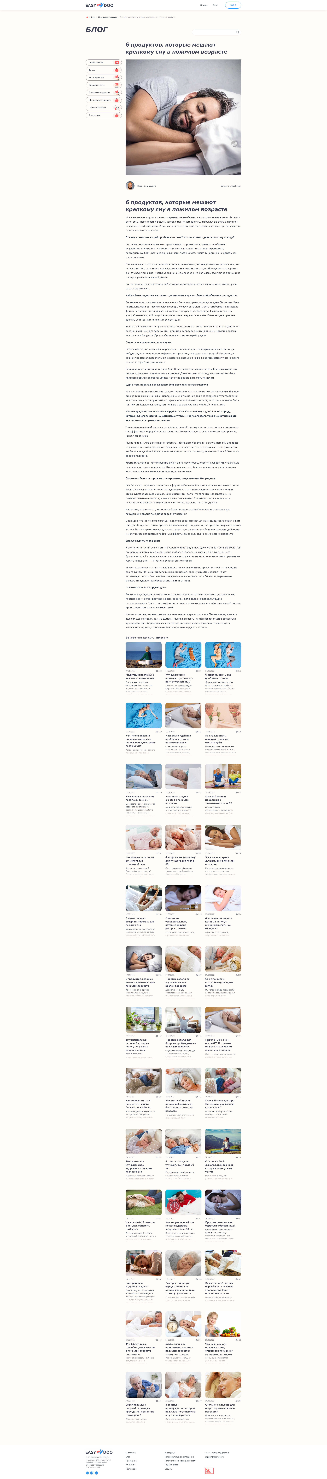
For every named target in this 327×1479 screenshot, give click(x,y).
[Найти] (237, 32)
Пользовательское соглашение (179, 1456)
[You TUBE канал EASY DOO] (105, 1473)
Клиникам (130, 1464)
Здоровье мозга (96, 85)
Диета (92, 70)
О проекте (131, 1452)
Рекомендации (96, 77)
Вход (233, 5)
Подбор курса (171, 1464)
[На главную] (99, 5)
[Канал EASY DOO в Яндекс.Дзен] (101, 1473)
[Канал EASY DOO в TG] (91, 1473)
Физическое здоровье (99, 92)
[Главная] (87, 17)
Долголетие (94, 115)
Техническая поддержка (217, 1452)
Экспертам (170, 1452)
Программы (131, 1460)
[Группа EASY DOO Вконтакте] (87, 1473)
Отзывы (204, 5)
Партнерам (131, 1468)
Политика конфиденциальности (180, 1460)
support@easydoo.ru (214, 1456)
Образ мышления (97, 107)
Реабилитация (96, 62)
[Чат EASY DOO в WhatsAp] (96, 1473)
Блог (215, 5)
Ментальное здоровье (100, 100)
